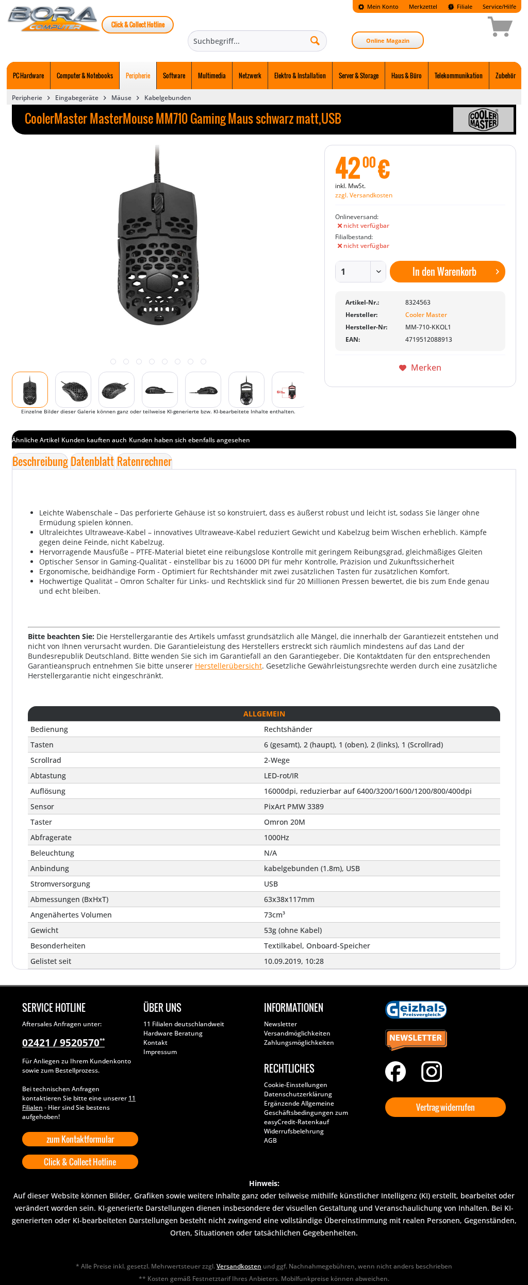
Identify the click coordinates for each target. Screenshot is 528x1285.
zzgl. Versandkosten (363, 195)
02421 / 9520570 (63, 1042)
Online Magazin (387, 40)
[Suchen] (315, 40)
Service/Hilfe (499, 6)
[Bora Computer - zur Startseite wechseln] (54, 28)
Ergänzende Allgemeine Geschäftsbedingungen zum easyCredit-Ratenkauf (306, 1112)
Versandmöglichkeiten (297, 1033)
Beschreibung (40, 461)
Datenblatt (92, 461)
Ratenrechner (144, 461)
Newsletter (280, 1024)
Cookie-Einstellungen (295, 1084)
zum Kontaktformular (80, 1139)
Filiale (463, 6)
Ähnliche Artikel (35, 440)
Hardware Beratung (173, 1033)
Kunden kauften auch (94, 440)
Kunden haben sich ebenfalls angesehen (189, 440)
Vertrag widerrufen (445, 1107)
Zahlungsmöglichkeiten (299, 1042)
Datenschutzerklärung (298, 1094)
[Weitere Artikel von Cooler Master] (483, 119)
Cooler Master (426, 314)
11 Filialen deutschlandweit (183, 1024)
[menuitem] (378, 6)
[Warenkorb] (463, 28)
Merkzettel (423, 6)
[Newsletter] (443, 1040)
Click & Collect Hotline (137, 24)
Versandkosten (239, 1266)
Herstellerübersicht (228, 666)
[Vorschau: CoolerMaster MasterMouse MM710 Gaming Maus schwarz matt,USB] (30, 390)
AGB (270, 1140)
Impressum (160, 1051)
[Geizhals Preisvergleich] (443, 1009)
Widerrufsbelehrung (294, 1131)
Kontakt (155, 1042)
